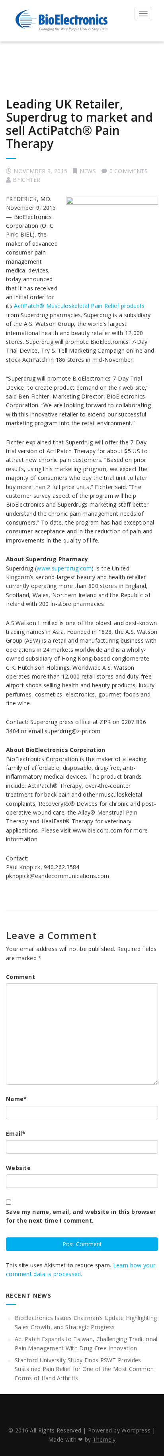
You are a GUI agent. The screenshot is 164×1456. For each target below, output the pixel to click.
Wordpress (135, 1430)
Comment (20, 977)
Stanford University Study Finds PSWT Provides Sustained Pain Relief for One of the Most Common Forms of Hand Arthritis (84, 1369)
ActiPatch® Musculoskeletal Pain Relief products (79, 306)
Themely (104, 1439)
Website (18, 1168)
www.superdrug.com (64, 568)
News (88, 171)
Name (16, 1099)
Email (15, 1133)
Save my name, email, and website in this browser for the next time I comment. (81, 1216)
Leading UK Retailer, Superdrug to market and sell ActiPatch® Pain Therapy (79, 124)
